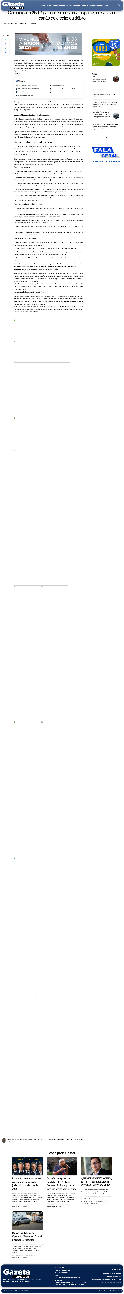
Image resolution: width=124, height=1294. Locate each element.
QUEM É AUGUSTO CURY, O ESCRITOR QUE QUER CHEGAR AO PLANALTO (96, 1182)
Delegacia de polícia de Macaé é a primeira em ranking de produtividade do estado (102, 79)
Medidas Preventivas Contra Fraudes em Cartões (28, 88)
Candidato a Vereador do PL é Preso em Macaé (104, 95)
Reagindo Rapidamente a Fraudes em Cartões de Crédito (63, 89)
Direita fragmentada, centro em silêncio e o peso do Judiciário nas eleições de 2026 (26, 1184)
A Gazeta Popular (18, 1205)
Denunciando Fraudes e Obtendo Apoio (60, 92)
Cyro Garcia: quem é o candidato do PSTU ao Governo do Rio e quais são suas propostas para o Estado (61, 1184)
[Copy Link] (5, 48)
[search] (119, 6)
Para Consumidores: (22, 92)
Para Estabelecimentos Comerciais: (25, 95)
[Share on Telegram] (5, 43)
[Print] (5, 52)
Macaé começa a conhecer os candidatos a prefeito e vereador (105, 88)
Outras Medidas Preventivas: (57, 85)
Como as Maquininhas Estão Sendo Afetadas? (27, 85)
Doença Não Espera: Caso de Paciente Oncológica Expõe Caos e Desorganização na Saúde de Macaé (102, 115)
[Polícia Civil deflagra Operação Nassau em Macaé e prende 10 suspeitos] (27, 1220)
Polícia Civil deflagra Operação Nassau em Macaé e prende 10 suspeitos (27, 1236)
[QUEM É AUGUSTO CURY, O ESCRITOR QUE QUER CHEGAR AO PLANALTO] (96, 1166)
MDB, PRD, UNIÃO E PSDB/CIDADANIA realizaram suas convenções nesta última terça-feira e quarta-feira (105, 126)
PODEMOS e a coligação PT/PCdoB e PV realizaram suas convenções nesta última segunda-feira (105, 104)
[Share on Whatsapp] (5, 39)
